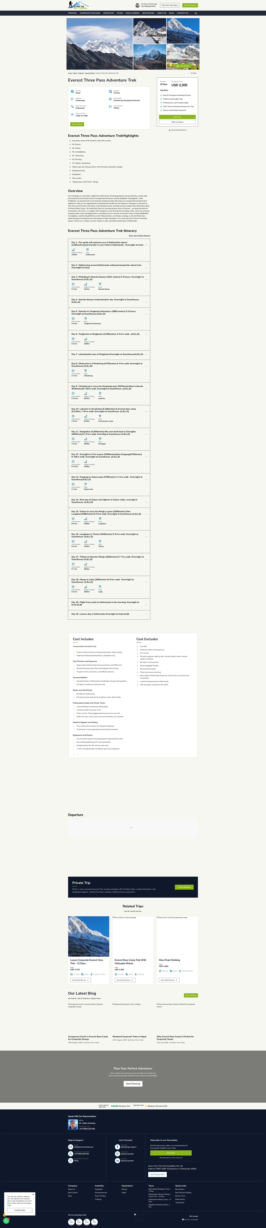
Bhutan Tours (180, 1196)
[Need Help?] (6, 1221)
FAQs (76, 1161)
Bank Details (73, 1193)
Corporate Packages (90, 13)
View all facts (77, 124)
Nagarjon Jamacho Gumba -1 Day (159, 1206)
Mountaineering (101, 1193)
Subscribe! (171, 1153)
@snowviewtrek (127, 1154)
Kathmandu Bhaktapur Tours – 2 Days (159, 1190)
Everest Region (90, 73)
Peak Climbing (132, 13)
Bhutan (124, 1189)
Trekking (72, 13)
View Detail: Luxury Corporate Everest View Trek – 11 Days (88, 950)
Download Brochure (177, 130)
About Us (161, 13)
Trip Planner (179, 1203)
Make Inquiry (180, 1199)
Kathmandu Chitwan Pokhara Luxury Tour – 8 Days (159, 1195)
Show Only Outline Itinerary (139, 236)
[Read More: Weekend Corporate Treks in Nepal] (133, 1023)
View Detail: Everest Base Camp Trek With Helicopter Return (133, 950)
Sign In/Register (190, 5)
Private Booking (184, 887)
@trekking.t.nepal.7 (128, 1147)
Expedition (108, 13)
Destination (148, 13)
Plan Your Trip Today (169, 5)
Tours (120, 13)
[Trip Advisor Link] (140, 1219)
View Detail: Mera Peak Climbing (177, 950)
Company (72, 1186)
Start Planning (133, 1083)
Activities (99, 1186)
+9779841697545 (148, 6)
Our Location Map (157, 1174)
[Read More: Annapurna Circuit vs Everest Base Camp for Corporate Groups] (88, 1023)
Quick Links (180, 1186)
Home (70, 73)
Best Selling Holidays (183, 1193)
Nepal (75, 73)
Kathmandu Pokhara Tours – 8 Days (159, 1200)
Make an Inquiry (177, 122)
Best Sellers (180, 1189)
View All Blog (191, 995)
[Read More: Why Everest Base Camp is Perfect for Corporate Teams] (177, 1023)
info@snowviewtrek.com (83, 1147)
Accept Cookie (19, 1210)
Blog (171, 13)
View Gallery (183, 66)
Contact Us (182, 13)
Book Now (177, 117)
